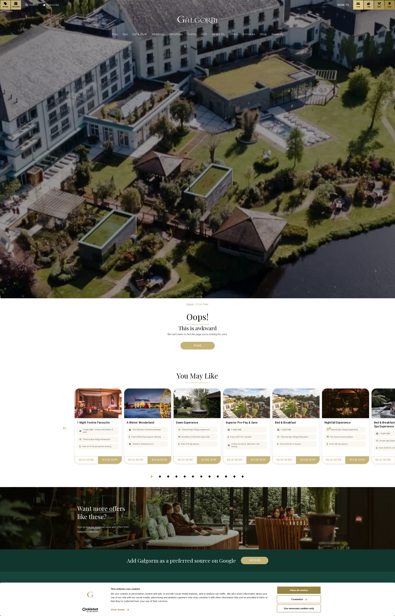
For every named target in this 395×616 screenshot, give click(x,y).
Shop (263, 34)
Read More (86, 459)
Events (192, 34)
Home (190, 304)
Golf (204, 34)
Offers (233, 34)
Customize (297, 599)
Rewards (277, 34)
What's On (218, 34)
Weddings (158, 34)
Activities (249, 34)
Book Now (109, 459)
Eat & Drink (139, 34)
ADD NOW (254, 560)
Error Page (202, 304)
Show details (118, 609)
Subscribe (53, 4)
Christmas (176, 34)
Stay (115, 34)
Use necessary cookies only (299, 608)
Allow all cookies (299, 590)
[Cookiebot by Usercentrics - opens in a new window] (90, 610)
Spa (125, 34)
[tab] (151, 476)
